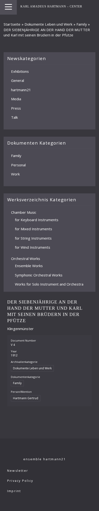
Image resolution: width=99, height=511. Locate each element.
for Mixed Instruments (33, 228)
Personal (18, 164)
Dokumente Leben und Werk (49, 24)
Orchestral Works (25, 258)
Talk (14, 117)
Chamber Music (23, 212)
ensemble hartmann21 (44, 459)
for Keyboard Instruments (36, 219)
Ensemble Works (29, 265)
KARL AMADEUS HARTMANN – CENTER (51, 6)
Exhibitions (20, 71)
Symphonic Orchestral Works (38, 274)
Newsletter (17, 471)
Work (15, 174)
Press (16, 108)
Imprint (14, 491)
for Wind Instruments (32, 247)
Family (81, 24)
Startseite (12, 24)
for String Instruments (33, 238)
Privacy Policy (20, 481)
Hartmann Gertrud (25, 398)
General (17, 80)
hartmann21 (21, 89)
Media (16, 98)
